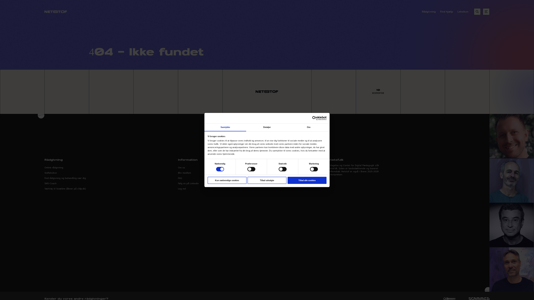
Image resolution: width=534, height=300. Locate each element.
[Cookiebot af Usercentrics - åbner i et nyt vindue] (314, 118)
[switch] (251, 169)
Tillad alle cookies (307, 180)
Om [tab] (308, 127)
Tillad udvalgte (267, 180)
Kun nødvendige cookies (227, 180)
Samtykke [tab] (225, 127)
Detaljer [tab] (267, 127)
